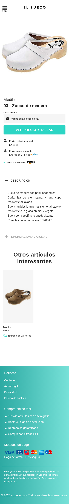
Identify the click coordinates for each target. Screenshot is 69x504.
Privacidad (10, 392)
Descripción (20, 180)
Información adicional (28, 236)
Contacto (9, 380)
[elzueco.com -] (34, 7)
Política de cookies (15, 398)
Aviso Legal (11, 386)
